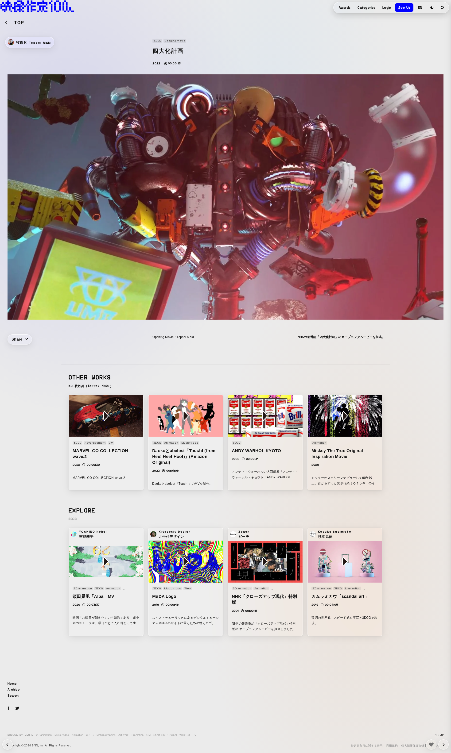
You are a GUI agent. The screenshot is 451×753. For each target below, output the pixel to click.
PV (194, 735)
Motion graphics (106, 735)
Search (13, 695)
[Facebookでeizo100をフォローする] (8, 709)
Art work (123, 735)
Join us (404, 7)
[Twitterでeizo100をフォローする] (17, 709)
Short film (159, 735)
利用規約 (392, 745)
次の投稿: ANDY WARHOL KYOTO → (7, 744)
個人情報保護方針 (412, 745)
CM (148, 735)
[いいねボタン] (431, 744)
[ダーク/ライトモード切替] (432, 7)
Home (12, 683)
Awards (345, 7)
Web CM (184, 735)
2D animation (44, 735)
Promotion (138, 735)
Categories (366, 7)
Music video (61, 735)
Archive (13, 689)
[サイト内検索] (442, 7)
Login (386, 7)
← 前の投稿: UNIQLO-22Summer (443, 744)
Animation (77, 735)
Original (172, 735)
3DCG (90, 735)
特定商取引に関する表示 (367, 745)
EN (420, 7)
